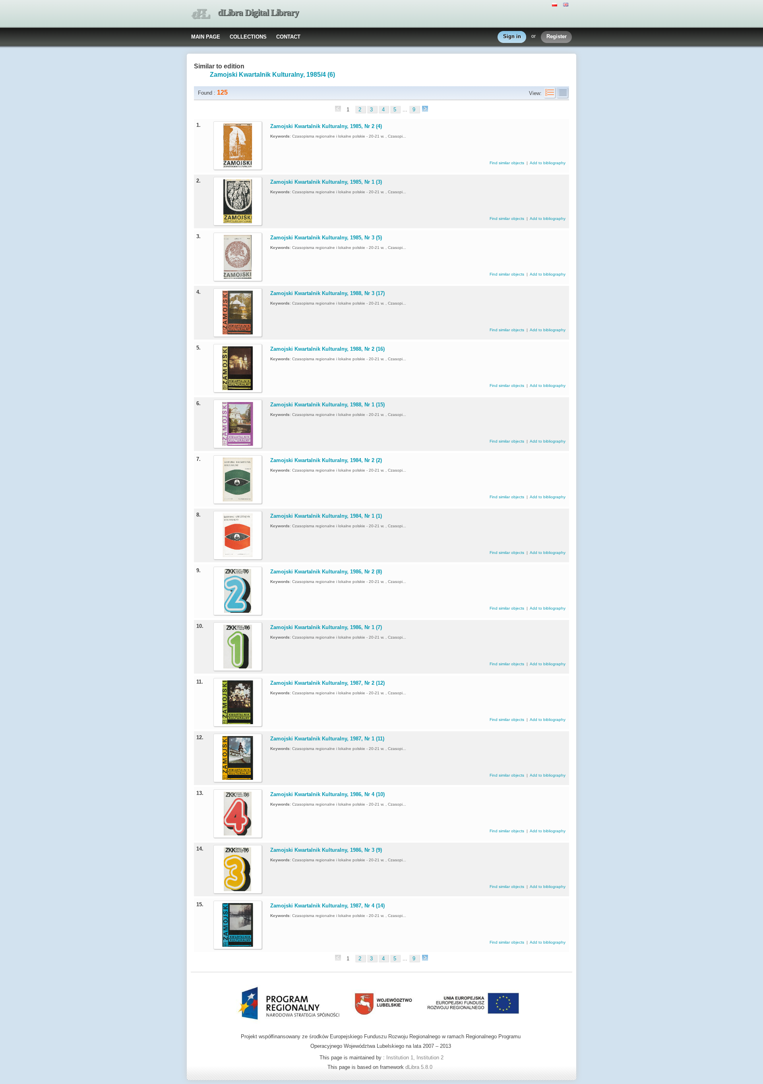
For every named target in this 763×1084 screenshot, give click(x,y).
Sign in (512, 36)
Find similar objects (507, 163)
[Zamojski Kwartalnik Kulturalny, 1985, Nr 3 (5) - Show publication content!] (237, 277)
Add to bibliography (547, 163)
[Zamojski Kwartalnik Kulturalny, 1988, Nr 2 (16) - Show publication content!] (237, 388)
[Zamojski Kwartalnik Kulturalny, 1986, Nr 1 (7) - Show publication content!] (237, 667)
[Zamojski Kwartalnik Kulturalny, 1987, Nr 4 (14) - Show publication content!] (237, 945)
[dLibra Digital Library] (201, 14)
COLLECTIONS (248, 37)
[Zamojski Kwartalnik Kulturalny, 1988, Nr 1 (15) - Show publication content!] (237, 444)
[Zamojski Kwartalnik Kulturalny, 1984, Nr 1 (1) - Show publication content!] (237, 555)
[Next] (424, 110)
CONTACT (288, 37)
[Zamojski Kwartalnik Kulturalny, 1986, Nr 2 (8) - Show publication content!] (237, 611)
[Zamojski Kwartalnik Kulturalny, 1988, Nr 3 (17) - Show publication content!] (237, 333)
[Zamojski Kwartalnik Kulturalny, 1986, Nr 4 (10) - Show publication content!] (237, 834)
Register (556, 36)
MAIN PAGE (205, 37)
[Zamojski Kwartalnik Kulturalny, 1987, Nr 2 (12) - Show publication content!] (237, 722)
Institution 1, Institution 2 (414, 1058)
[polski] (555, 4)
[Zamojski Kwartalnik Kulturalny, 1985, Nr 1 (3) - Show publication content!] (237, 221)
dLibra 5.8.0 (419, 1067)
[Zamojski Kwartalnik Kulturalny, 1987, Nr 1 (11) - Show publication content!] (237, 778)
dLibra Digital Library (258, 12)
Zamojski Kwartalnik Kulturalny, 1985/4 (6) (272, 74)
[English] (566, 4)
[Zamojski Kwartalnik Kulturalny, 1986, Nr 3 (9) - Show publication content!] (237, 889)
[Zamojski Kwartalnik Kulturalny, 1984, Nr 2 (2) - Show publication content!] (237, 500)
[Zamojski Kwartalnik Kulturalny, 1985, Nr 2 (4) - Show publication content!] (237, 166)
